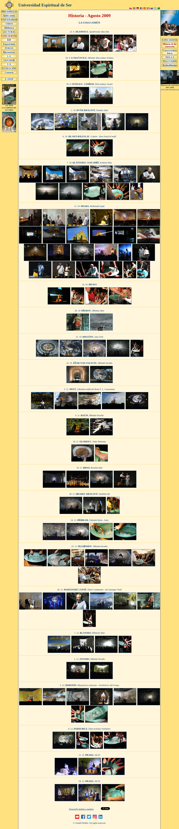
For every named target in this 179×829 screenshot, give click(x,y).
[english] (134, 8)
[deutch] (137, 8)
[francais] (141, 8)
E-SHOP (9, 79)
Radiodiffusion (170, 65)
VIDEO (9, 24)
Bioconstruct (9, 52)
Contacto (9, 72)
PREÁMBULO (9, 11)
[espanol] (144, 8)
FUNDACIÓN (9, 68)
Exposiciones (9, 44)
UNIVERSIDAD (9, 19)
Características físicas (170, 51)
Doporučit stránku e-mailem (81, 809)
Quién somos (9, 15)
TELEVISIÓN (170, 61)
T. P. (9, 64)
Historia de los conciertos (169, 45)
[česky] (130, 8)
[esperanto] (158, 8)
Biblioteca (9, 28)
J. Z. (9, 56)
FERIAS (9, 48)
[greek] (155, 8)
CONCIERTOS (9, 36)
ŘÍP (9, 40)
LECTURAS (9, 32)
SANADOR (9, 60)
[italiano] (148, 8)
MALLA (170, 57)
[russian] (151, 8)
